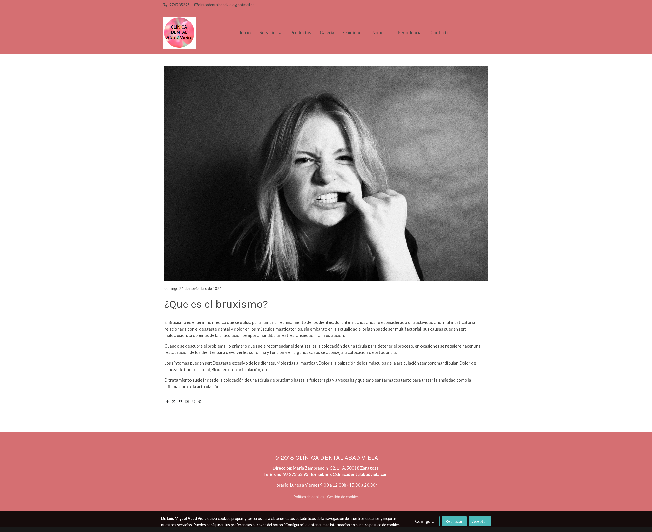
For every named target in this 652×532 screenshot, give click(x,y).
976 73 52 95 (295, 474)
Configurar (425, 521)
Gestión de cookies (343, 497)
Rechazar (454, 521)
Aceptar (479, 521)
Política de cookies (308, 497)
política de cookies (384, 525)
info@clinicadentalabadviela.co (355, 474)
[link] (179, 33)
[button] (270, 33)
